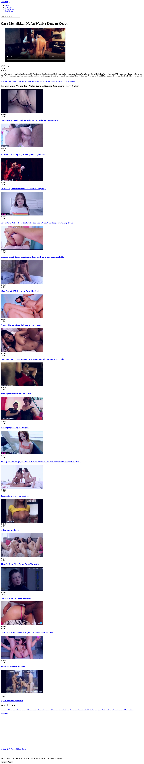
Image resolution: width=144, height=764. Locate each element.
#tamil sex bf (39, 81)
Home (7, 5)
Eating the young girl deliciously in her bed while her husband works (30, 120)
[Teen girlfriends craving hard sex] (22, 488)
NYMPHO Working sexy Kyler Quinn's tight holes (23, 154)
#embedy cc (72, 81)
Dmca (24, 749)
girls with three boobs (10, 530)
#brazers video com (28, 81)
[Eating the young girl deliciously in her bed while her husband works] (22, 112)
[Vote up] (2, 65)
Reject (10, 762)
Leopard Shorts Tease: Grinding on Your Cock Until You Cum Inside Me (32, 257)
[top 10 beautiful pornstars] (22, 693)
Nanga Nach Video (101, 710)
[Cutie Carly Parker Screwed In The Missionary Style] (22, 181)
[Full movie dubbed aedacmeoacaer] (22, 590)
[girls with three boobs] (22, 522)
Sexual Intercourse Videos (47, 710)
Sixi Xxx (28, 710)
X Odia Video (89, 710)
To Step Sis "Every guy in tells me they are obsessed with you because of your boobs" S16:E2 (41, 462)
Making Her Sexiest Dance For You (16, 393)
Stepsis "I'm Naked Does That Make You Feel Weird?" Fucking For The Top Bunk (37, 223)
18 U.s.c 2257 (5, 749)
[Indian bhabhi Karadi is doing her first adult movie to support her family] (22, 351)
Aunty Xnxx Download (116, 710)
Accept (4, 762)
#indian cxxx (62, 81)
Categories (8, 7)
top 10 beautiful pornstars (12, 701)
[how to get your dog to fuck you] (22, 420)
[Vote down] (4, 65)
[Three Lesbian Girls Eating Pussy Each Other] (22, 556)
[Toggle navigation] (9, 2)
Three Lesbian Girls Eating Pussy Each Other (20, 564)
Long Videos (9, 9)
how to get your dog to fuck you (15, 427)
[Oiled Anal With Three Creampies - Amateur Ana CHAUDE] (22, 624)
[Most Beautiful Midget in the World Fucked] (22, 283)
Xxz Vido (34, 710)
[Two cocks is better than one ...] (22, 659)
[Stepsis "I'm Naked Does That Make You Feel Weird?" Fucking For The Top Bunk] (22, 215)
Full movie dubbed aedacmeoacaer (16, 598)
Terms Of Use (16, 749)
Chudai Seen (12, 710)
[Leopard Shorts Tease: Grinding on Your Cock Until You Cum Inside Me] (22, 249)
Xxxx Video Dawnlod (77, 710)
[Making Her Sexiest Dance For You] (22, 385)
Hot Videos (9, 11)
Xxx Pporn (21, 710)
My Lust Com (129, 710)
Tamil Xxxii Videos (62, 710)
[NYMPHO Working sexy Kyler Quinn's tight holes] (22, 147)
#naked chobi (16, 81)
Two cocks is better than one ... (14, 666)
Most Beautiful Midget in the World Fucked (20, 291)
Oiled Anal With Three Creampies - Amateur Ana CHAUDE (27, 632)
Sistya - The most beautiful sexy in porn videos (21, 325)
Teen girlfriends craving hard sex (15, 496)
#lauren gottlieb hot (51, 81)
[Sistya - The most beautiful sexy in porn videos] (22, 317)
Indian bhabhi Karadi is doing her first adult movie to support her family (32, 359)
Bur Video (4, 710)
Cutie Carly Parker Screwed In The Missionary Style (23, 189)
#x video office (6, 81)
